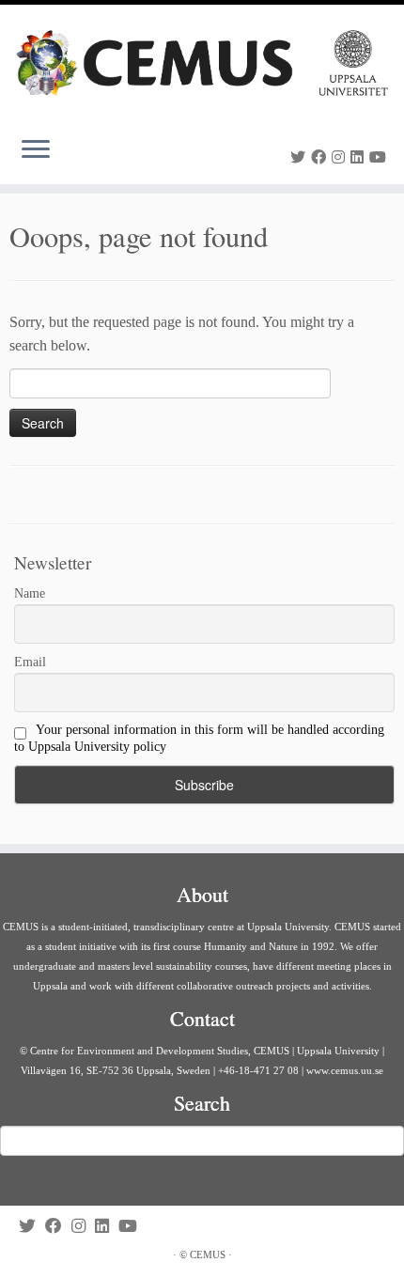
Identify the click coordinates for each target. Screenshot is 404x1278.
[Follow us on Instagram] (341, 157)
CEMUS (207, 1254)
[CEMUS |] (202, 63)
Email (30, 662)
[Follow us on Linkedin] (359, 157)
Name (29, 593)
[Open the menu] (36, 150)
